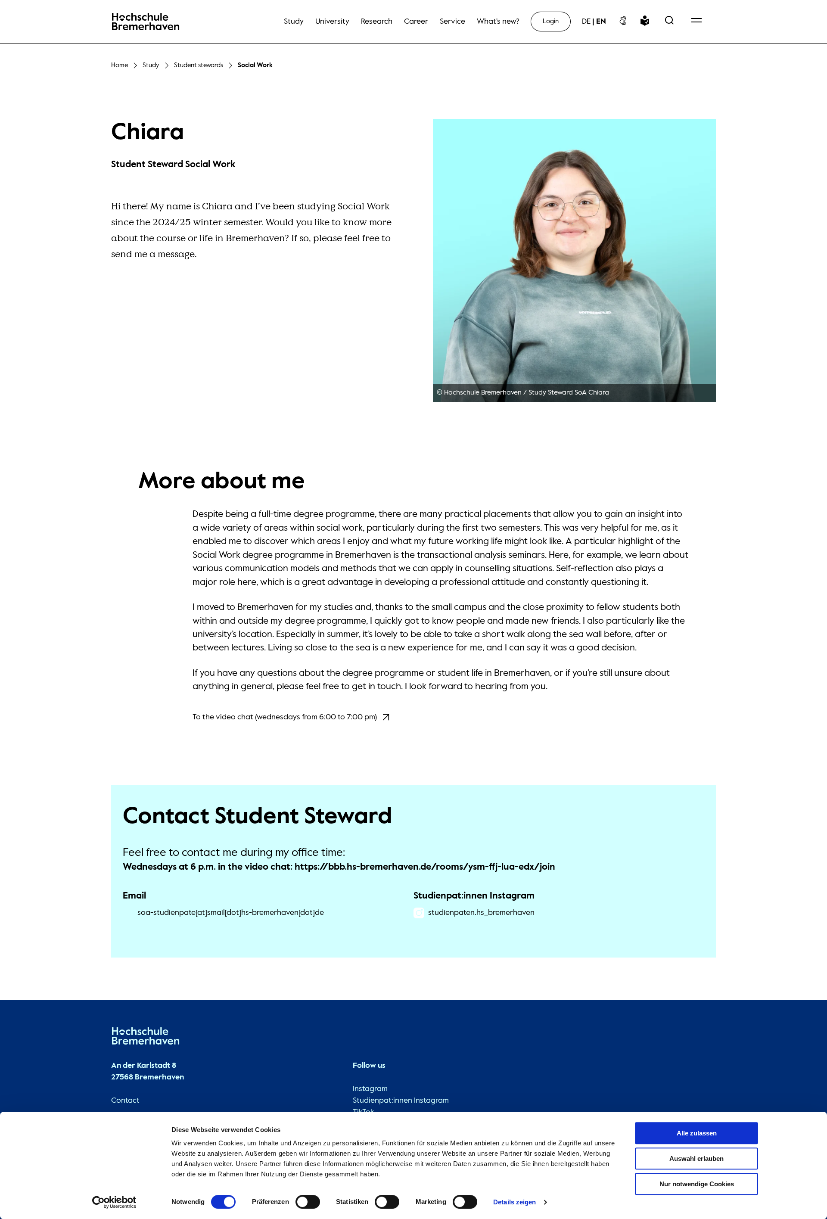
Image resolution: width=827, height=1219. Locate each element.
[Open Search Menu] (669, 21)
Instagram (370, 1089)
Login (551, 21)
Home (119, 65)
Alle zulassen (697, 1133)
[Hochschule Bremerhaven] (145, 1037)
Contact (125, 1100)
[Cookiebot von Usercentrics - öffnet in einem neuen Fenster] (114, 1202)
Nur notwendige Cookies (696, 1184)
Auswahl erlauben (696, 1158)
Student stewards (198, 65)
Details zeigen (514, 1202)
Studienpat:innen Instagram (401, 1100)
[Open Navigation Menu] (696, 21)
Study (151, 65)
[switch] (307, 1202)
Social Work (255, 65)
